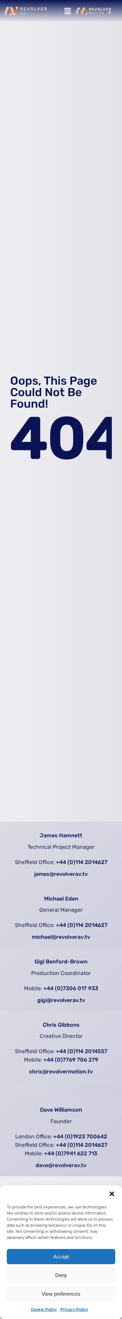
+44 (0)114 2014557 (81, 1051)
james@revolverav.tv (61, 874)
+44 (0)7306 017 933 (70, 988)
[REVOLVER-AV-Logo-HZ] (25, 10)
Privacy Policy (74, 1309)
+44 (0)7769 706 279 (70, 1059)
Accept (61, 1256)
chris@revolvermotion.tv (61, 1071)
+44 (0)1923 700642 (80, 1136)
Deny (61, 1275)
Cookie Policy (44, 1309)
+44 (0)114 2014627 (81, 862)
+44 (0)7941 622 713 (70, 1153)
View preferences (61, 1294)
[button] (111, 1193)
